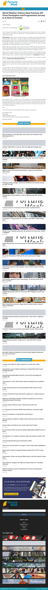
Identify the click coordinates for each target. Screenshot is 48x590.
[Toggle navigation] (23, 9)
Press (24, 522)
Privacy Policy (24, 529)
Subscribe (24, 514)
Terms (24, 527)
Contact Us (24, 526)
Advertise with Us (24, 524)
